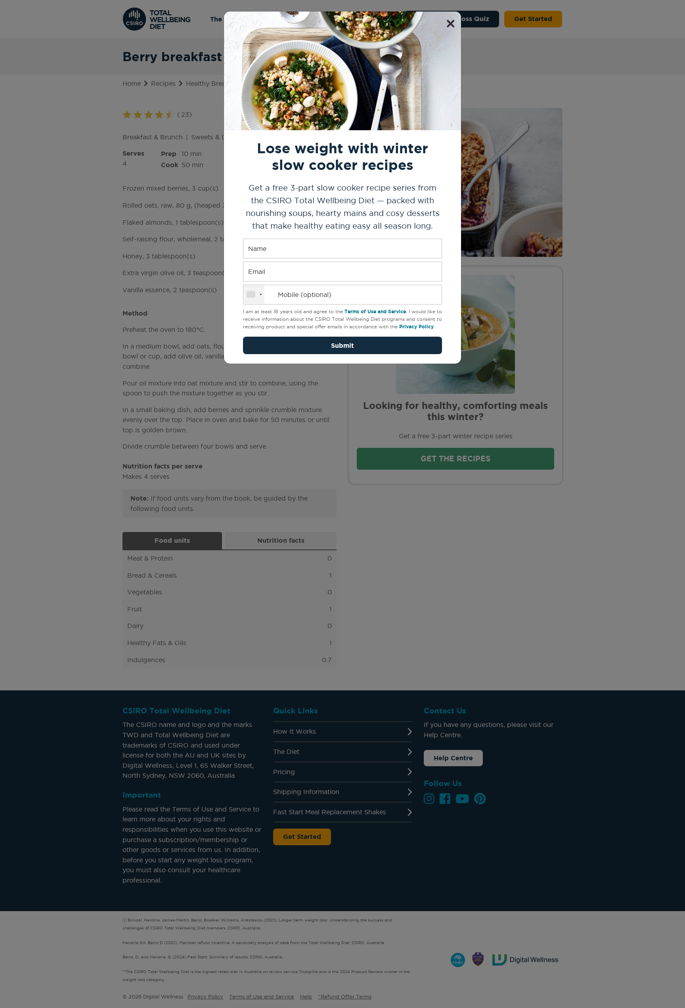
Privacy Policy (416, 326)
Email (256, 271)
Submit (342, 345)
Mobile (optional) (304, 294)
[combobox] (254, 294)
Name (257, 248)
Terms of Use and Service (375, 311)
